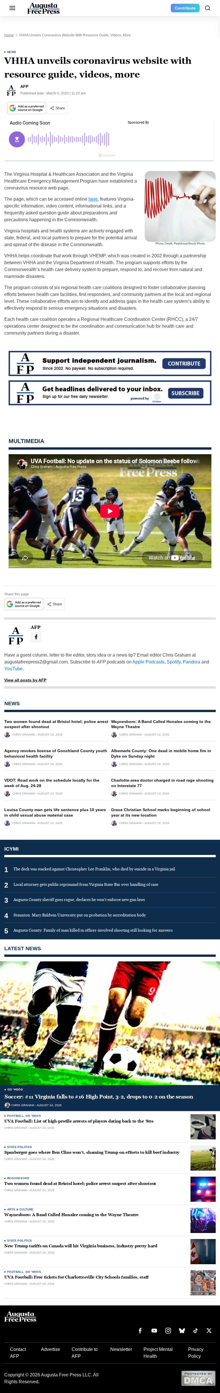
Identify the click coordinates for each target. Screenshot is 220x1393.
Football (15, 1115)
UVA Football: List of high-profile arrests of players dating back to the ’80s (78, 1121)
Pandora (191, 661)
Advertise (50, 1349)
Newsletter (121, 1349)
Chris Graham (23, 734)
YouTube (13, 668)
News (11, 52)
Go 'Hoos (15, 1089)
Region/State (18, 1178)
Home (9, 35)
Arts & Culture (20, 1209)
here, (94, 199)
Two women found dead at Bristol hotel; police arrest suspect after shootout (80, 1183)
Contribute (185, 8)
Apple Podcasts (148, 661)
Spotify (173, 661)
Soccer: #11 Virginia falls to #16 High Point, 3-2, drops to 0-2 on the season (99, 1096)
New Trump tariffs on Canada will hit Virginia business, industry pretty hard (80, 1246)
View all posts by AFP (25, 680)
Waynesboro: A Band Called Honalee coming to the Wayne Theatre (71, 1215)
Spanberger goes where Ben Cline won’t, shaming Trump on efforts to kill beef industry (91, 1152)
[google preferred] (27, 108)
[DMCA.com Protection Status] (198, 1378)
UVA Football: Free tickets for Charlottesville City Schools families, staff (76, 1277)
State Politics (19, 1147)
